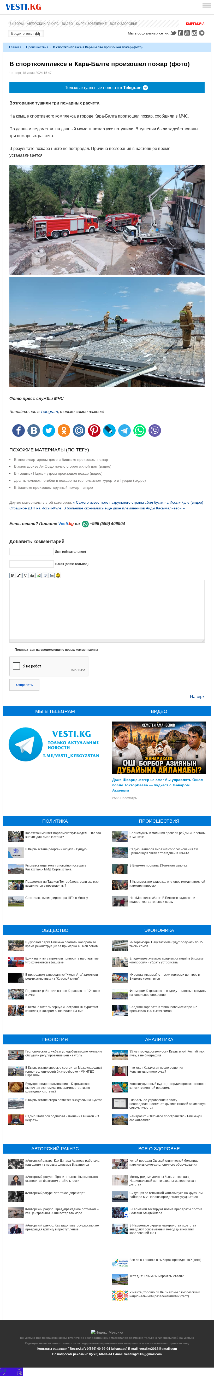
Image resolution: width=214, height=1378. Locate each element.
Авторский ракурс (43, 24)
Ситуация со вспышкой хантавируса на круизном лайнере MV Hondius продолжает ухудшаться (166, 1195)
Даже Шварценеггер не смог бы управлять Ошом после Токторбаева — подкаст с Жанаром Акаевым (157, 785)
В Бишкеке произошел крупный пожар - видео (53, 487)
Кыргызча (195, 24)
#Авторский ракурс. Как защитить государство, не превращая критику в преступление (62, 1227)
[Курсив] (19, 576)
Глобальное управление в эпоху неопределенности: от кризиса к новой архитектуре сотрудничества (168, 1103)
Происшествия (37, 47)
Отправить (24, 685)
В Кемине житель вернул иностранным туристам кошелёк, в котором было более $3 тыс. (61, 1009)
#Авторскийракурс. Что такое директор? (55, 1193)
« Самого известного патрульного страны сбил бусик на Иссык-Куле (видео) (138, 502)
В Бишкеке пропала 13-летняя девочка (158, 865)
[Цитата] (45, 576)
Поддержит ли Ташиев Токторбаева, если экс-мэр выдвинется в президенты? (62, 883)
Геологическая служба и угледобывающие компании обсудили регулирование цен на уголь (64, 1053)
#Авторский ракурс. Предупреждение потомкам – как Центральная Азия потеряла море (62, 1211)
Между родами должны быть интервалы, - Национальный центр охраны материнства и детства (163, 1180)
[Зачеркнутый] (32, 576)
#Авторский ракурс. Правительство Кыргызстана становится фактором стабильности (61, 1178)
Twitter (173, 33)
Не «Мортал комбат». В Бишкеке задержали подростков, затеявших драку (162, 899)
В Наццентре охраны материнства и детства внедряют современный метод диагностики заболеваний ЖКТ (162, 1229)
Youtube (188, 33)
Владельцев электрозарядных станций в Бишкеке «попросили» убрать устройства (166, 960)
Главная (15, 47)
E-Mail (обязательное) (71, 564)
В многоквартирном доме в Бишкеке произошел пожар (61, 459)
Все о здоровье (123, 24)
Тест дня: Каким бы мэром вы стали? (156, 1276)
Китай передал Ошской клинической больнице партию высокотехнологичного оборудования (164, 1162)
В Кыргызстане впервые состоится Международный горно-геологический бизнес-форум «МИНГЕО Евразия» (64, 1071)
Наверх (197, 696)
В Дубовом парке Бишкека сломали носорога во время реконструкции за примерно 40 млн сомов (61, 944)
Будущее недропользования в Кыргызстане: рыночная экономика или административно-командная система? (58, 1087)
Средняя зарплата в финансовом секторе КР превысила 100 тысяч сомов (163, 1009)
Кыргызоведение (91, 24)
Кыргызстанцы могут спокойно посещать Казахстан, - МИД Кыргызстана (55, 867)
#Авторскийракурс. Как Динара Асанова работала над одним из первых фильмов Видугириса (62, 1162)
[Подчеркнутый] (25, 576)
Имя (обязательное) (70, 552)
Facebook (180, 33)
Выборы (16, 24)
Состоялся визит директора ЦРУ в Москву (56, 898)
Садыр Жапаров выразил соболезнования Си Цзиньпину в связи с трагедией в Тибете (163, 851)
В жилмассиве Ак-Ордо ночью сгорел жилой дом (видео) (62, 466)
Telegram (202, 33)
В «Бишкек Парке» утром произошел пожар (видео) (58, 473)
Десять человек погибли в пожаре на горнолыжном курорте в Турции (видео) (80, 480)
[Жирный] (12, 576)
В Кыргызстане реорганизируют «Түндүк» (56, 849)
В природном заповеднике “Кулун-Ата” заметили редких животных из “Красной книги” (61, 976)
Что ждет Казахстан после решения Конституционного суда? (156, 1069)
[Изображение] (38, 576)
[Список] (52, 576)
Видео (67, 24)
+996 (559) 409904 (107, 523)
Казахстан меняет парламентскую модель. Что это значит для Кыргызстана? (63, 835)
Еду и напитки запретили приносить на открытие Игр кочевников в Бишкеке (62, 960)
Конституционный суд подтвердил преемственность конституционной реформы (168, 1085)
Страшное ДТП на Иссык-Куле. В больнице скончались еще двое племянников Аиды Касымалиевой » (97, 508)
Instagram (195, 33)
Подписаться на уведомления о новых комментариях (56, 650)
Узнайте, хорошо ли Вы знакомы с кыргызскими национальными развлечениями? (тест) (164, 1294)
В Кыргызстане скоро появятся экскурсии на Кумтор (64, 1100)
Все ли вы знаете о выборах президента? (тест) (165, 1260)
